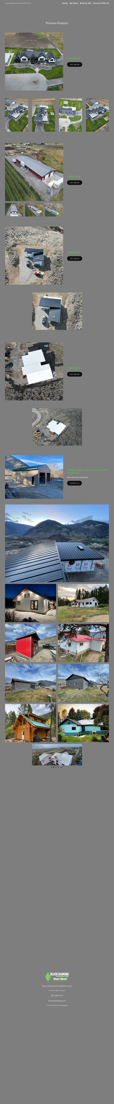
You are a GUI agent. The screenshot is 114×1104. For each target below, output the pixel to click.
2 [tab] (53, 767)
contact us (74, 483)
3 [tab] (55, 767)
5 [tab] (58, 767)
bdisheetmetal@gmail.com (57, 1001)
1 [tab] (51, 767)
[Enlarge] (61, 34)
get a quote (74, 182)
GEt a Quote (74, 64)
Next (80, 755)
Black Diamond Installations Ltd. (18, 3)
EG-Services (64, 1005)
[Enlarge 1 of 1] (107, 506)
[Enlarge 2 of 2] (107, 586)
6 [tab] (60, 767)
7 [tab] (62, 767)
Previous (34, 755)
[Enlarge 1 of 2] (54, 586)
